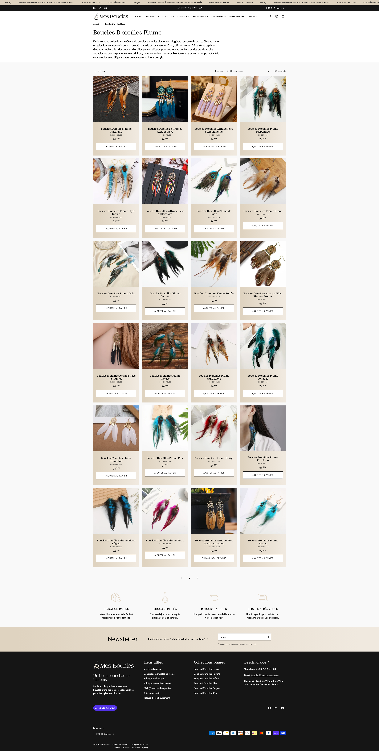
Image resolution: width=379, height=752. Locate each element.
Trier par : (219, 71)
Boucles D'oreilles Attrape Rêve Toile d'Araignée (214, 542)
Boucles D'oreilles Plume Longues (263, 377)
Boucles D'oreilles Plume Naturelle (116, 130)
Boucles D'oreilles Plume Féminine (116, 460)
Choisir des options (165, 146)
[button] (152, 16)
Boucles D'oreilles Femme (207, 669)
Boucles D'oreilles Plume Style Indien (116, 213)
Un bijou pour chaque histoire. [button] (111, 678)
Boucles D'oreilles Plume (115, 23)
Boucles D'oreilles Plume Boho (116, 293)
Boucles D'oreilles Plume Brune (262, 211)
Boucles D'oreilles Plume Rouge (213, 458)
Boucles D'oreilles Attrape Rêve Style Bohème (214, 130)
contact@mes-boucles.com (265, 675)
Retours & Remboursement (157, 697)
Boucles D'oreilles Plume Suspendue (263, 130)
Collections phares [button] (209, 662)
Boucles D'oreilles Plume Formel (165, 295)
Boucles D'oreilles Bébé (205, 693)
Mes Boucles (105, 744)
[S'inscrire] (268, 637)
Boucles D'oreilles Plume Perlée (214, 293)
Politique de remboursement (157, 683)
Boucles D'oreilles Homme (207, 673)
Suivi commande (152, 693)
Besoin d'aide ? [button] (256, 662)
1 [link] (181, 577)
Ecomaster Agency (140, 747)
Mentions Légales (152, 669)
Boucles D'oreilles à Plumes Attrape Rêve (165, 130)
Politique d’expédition (139, 744)
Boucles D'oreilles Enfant (206, 678)
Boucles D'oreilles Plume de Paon (214, 213)
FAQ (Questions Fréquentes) (158, 688)
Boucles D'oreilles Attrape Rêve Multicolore (165, 213)
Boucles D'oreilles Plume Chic (165, 458)
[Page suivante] (197, 578)
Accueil (96, 23)
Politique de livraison (154, 678)
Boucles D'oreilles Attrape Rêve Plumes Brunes (262, 295)
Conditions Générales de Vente (159, 673)
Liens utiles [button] (153, 662)
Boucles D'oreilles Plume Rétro (165, 540)
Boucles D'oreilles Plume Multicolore (214, 377)
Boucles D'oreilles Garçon (207, 688)
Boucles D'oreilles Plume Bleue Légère (116, 542)
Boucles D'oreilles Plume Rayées (165, 377)
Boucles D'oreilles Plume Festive (263, 542)
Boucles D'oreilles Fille (205, 683)
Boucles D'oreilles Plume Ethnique (263, 459)
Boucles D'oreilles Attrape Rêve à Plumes (116, 377)
